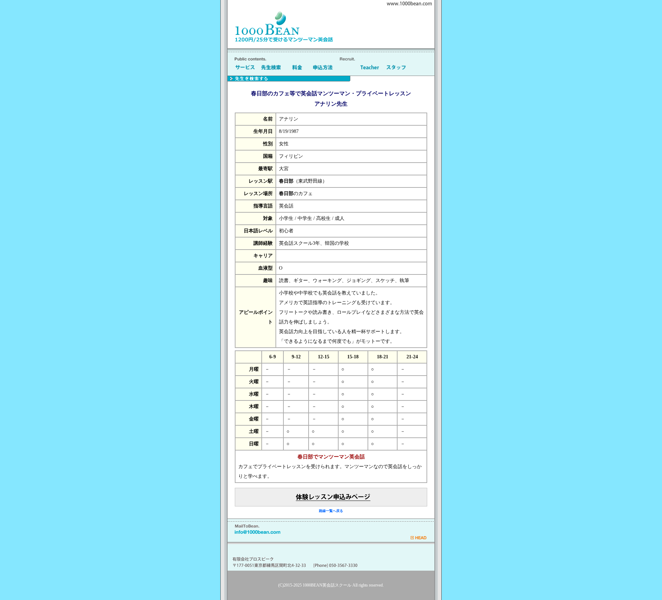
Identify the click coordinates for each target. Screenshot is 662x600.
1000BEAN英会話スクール (327, 585)
